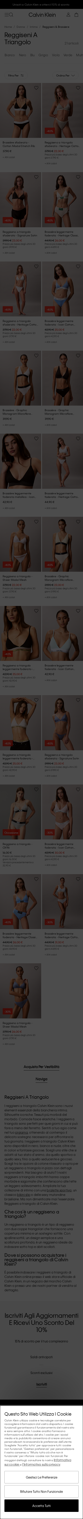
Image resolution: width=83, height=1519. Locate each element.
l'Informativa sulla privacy (41, 1464)
